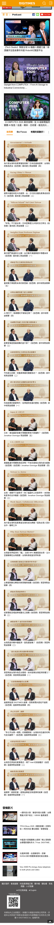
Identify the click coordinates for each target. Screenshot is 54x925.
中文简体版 (22, 890)
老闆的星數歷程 (38, 132)
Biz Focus (22, 132)
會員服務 (14, 884)
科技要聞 (33, 139)
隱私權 (44, 884)
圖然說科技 (34, 152)
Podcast (16, 14)
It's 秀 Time (34, 146)
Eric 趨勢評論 (35, 216)
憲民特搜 (33, 235)
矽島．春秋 (34, 203)
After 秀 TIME (35, 222)
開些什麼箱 (34, 229)
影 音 (5, 14)
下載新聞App (13, 894)
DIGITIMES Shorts (37, 171)
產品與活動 (34, 178)
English (33, 890)
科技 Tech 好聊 (36, 165)
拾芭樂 (10, 132)
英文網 (32, 159)
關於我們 (5, 884)
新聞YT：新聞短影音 (39, 210)
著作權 (37, 884)
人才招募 (29, 886)
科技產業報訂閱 (26, 884)
